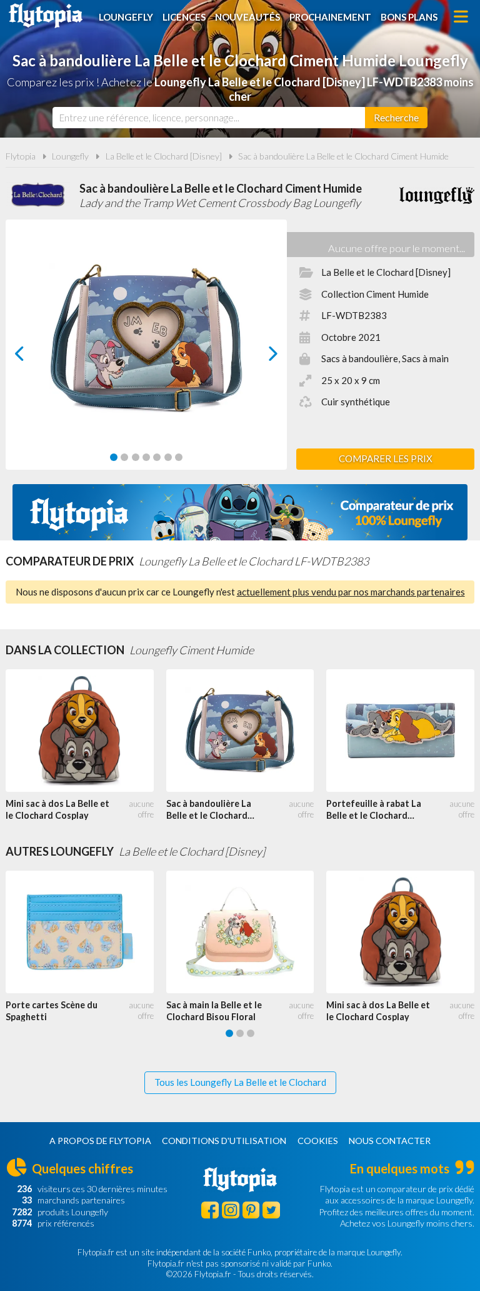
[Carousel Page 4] (146, 457)
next (259, 357)
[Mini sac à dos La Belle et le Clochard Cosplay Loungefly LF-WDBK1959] (86, 730)
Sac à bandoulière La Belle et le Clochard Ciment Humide (343, 156)
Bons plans (409, 17)
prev (33, 357)
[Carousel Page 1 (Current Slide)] (114, 457)
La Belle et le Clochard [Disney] (164, 156)
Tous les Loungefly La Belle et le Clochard (240, 1082)
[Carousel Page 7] (178, 457)
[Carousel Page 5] (157, 457)
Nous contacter (390, 1140)
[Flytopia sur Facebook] (210, 1210)
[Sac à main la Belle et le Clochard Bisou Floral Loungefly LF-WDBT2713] (246, 932)
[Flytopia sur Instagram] (230, 1210)
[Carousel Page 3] (135, 457)
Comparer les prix (385, 458)
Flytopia (45, 15)
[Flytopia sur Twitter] (271, 1210)
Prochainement (330, 17)
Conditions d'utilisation (224, 1140)
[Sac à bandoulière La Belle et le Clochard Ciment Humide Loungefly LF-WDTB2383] (246, 730)
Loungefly (126, 17)
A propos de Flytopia (100, 1140)
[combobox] (208, 117)
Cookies (318, 1140)
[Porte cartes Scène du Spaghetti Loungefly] (86, 932)
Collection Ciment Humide (375, 294)
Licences (184, 17)
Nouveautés (247, 17)
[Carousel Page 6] (168, 457)
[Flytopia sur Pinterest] (251, 1210)
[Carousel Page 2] (124, 457)
